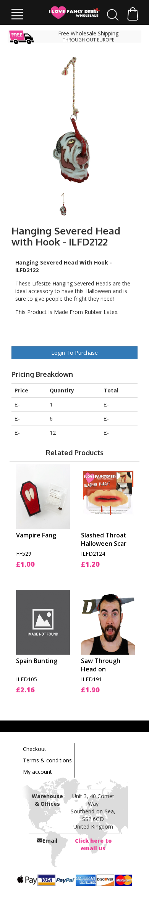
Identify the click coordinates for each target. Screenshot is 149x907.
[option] (75, 120)
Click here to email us (93, 844)
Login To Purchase (74, 352)
